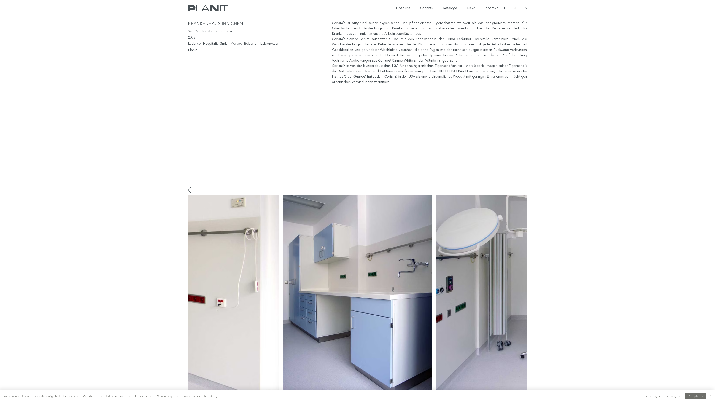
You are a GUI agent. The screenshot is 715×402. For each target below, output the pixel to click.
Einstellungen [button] (653, 396)
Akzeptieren (696, 396)
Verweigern (673, 396)
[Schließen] (710, 396)
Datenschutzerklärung (204, 396)
